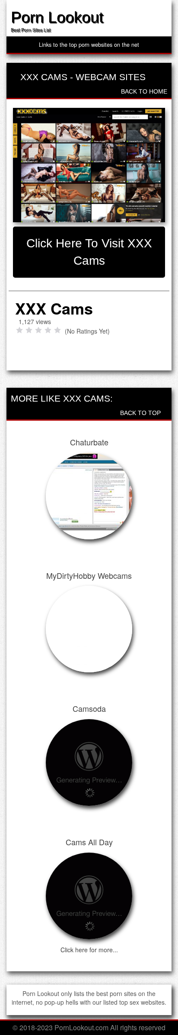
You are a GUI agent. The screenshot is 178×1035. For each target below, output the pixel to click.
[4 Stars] (48, 330)
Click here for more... (89, 949)
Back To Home (143, 91)
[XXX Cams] (89, 165)
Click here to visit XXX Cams (89, 252)
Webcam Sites (111, 77)
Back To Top (141, 412)
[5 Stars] (57, 330)
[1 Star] (19, 330)
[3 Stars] (38, 330)
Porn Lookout (57, 17)
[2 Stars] (29, 330)
